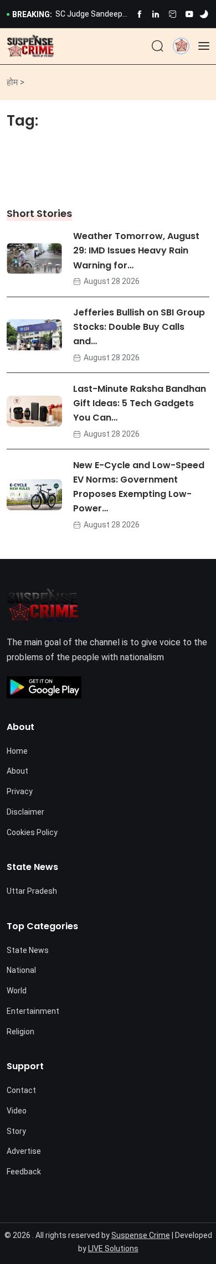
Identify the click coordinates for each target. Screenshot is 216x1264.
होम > (15, 82)
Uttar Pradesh (32, 891)
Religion (20, 1031)
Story (16, 1131)
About (17, 770)
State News (28, 950)
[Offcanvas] (203, 46)
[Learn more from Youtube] (189, 14)
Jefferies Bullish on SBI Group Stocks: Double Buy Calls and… (139, 327)
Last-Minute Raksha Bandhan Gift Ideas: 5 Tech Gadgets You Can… (139, 403)
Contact (21, 1090)
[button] (181, 45)
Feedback (24, 1171)
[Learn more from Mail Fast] (172, 14)
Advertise (24, 1151)
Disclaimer (25, 811)
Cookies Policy (32, 832)
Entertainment (33, 1011)
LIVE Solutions (113, 1248)
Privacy (20, 791)
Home (17, 751)
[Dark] (204, 14)
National (21, 970)
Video (17, 1110)
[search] (157, 46)
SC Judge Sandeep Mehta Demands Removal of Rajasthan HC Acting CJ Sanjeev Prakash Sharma (91, 14)
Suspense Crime (140, 1235)
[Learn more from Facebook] (139, 14)
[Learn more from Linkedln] (156, 14)
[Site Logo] (30, 46)
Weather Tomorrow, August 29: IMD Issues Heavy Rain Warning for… (136, 251)
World (17, 990)
